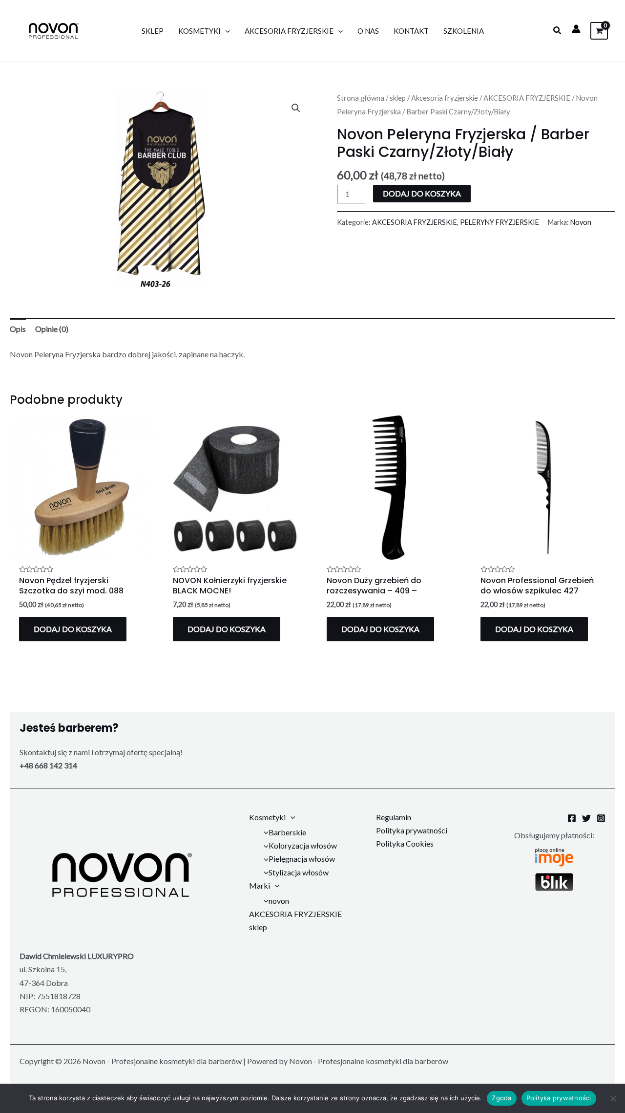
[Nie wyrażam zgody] (613, 1098)
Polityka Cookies (405, 843)
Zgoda (501, 1098)
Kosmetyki (199, 30)
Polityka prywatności (411, 830)
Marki (259, 885)
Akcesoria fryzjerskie (444, 97)
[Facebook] (571, 818)
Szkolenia (463, 30)
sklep (398, 97)
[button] (557, 30)
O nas (368, 30)
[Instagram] (601, 818)
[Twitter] (586, 818)
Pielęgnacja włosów (302, 858)
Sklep (153, 30)
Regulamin (393, 817)
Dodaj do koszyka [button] (73, 628)
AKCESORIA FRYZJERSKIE (289, 30)
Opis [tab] (18, 328)
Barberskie (287, 832)
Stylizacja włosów (299, 872)
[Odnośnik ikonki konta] (576, 28)
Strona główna (360, 97)
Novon (580, 222)
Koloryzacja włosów (303, 845)
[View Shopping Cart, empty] (599, 30)
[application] (225, 30)
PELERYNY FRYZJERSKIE (499, 222)
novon (279, 900)
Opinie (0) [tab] (51, 328)
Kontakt (411, 30)
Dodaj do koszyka (422, 193)
